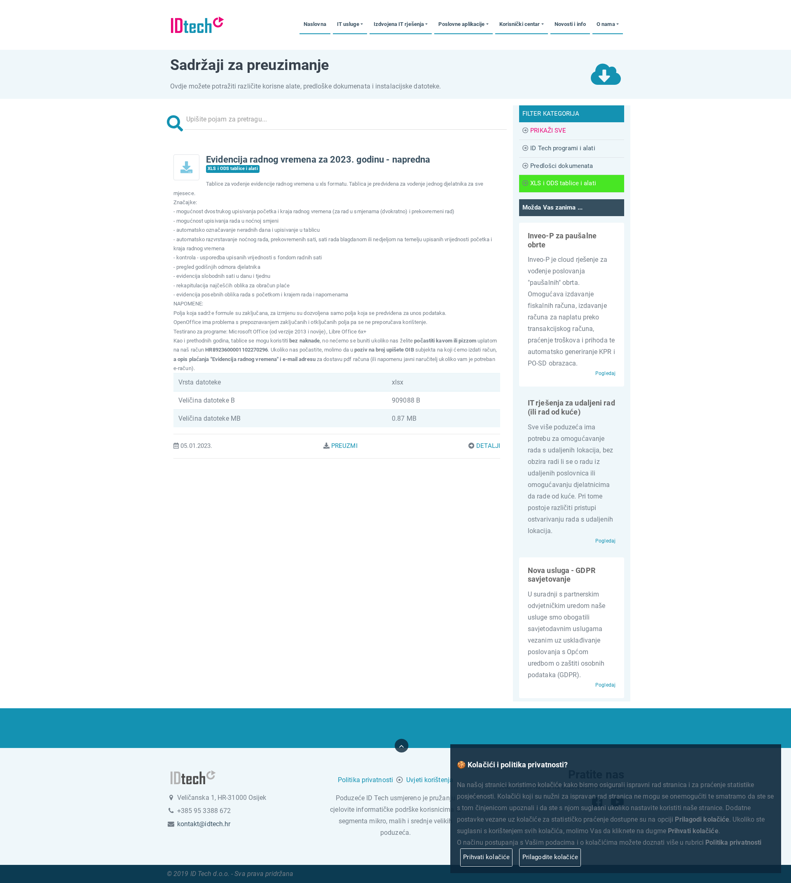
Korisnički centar (519, 24)
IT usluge (348, 24)
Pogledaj (605, 373)
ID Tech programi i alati (562, 148)
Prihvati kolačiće (486, 857)
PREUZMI (344, 446)
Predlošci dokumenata (561, 166)
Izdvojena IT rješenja (399, 24)
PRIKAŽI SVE (548, 130)
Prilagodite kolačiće (550, 857)
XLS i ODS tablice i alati (563, 183)
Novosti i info (570, 24)
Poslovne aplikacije (461, 24)
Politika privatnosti (365, 780)
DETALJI (488, 446)
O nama (606, 24)
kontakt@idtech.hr (204, 824)
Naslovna (315, 24)
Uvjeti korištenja (429, 780)
